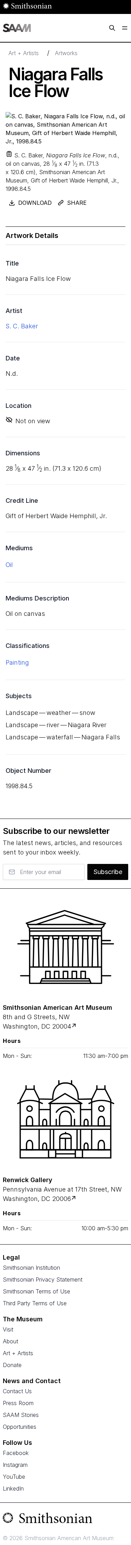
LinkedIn (13, 1488)
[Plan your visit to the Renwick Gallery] (65, 1119)
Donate (12, 1364)
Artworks (66, 53)
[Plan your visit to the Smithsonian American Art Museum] (65, 947)
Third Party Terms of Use (35, 1303)
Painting (17, 662)
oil (9, 564)
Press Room (18, 1403)
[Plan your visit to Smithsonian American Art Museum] (74, 1026)
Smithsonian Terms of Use (36, 1291)
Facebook (16, 1452)
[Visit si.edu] (65, 1519)
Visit (8, 1329)
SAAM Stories (21, 1414)
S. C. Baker (22, 326)
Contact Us (17, 1391)
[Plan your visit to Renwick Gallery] (74, 1198)
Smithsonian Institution (31, 1267)
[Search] (112, 27)
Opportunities (19, 1426)
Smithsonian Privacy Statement (42, 1279)
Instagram (15, 1464)
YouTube (14, 1476)
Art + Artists (23, 53)
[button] (9, 153)
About (10, 1341)
